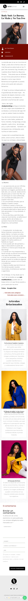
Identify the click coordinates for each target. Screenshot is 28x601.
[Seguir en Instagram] (21, 2)
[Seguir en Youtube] (18, 2)
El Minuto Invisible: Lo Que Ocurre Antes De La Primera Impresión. (14, 412)
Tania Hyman (10, 48)
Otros (4, 12)
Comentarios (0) (9, 56)
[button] (25, 598)
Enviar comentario (17, 568)
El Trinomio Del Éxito (14, 481)
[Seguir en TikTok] (24, 2)
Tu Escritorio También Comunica (14, 343)
